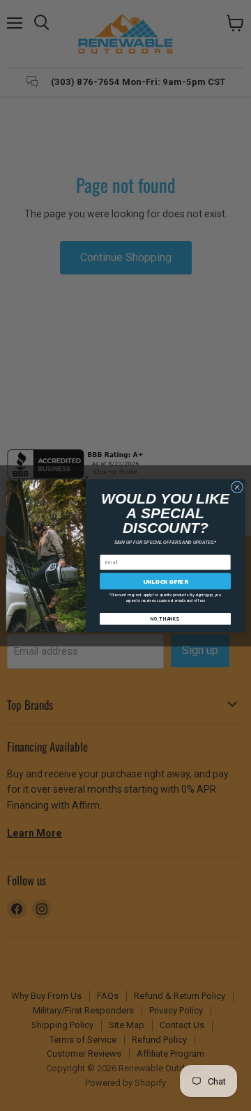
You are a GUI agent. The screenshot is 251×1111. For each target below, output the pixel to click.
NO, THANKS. (165, 618)
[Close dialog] (236, 486)
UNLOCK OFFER (165, 580)
